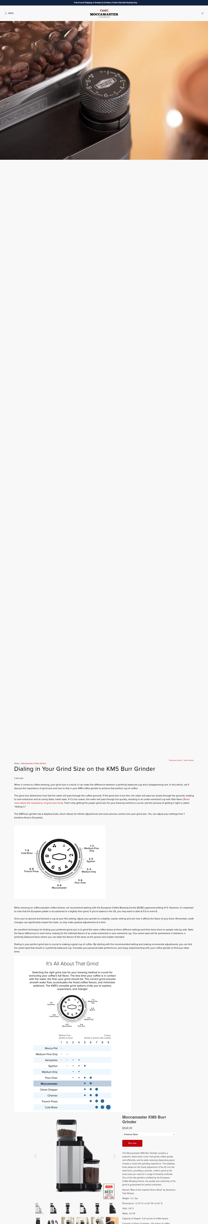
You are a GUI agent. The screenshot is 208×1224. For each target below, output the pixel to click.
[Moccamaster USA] (104, 13)
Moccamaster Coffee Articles (33, 764)
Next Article (189, 760)
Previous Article (175, 760)
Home (16, 764)
